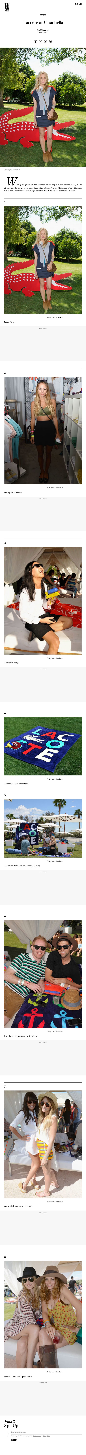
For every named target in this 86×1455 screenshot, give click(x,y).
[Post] (40, 41)
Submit (14, 1440)
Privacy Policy (46, 1436)
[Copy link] (45, 41)
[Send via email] (50, 41)
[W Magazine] (7, 7)
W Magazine (44, 30)
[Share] (35, 41)
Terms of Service (37, 1436)
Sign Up (11, 1423)
